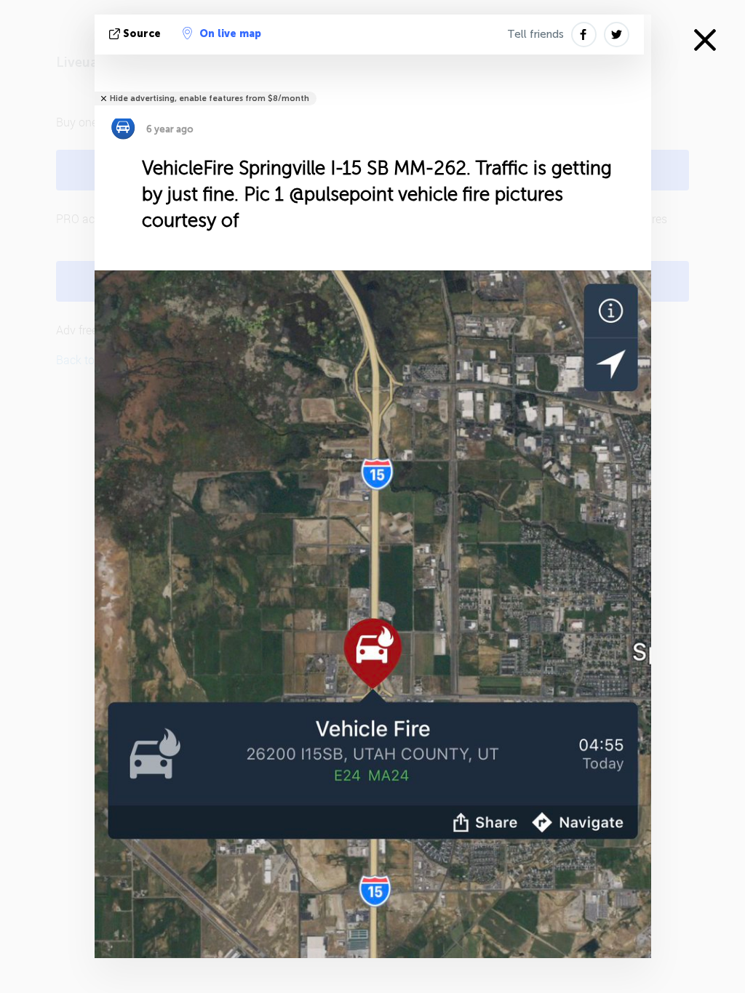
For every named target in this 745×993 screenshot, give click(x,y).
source (142, 34)
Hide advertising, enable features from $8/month (209, 98)
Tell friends (535, 34)
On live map (230, 34)
